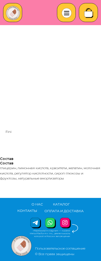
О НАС (37, 204)
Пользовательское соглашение (60, 248)
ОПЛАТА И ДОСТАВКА (64, 211)
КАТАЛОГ (61, 204)
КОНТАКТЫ (27, 211)
